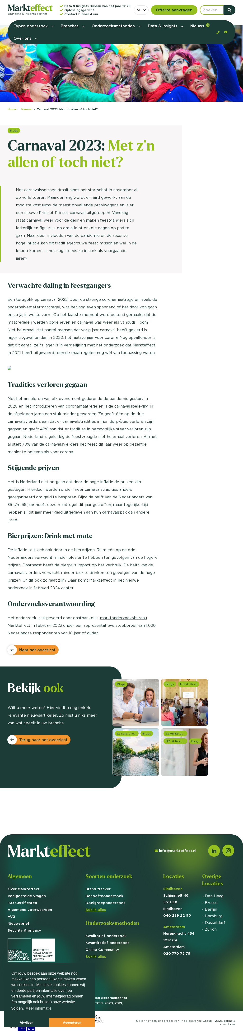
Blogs (14, 130)
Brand (98, 889)
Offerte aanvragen (174, 10)
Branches (70, 26)
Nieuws (199, 26)
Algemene (30, 909)
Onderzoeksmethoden (114, 26)
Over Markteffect (24, 889)
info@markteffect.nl (177, 850)
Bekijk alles (95, 909)
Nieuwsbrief (18, 923)
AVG (11, 916)
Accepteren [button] (72, 1022)
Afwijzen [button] (26, 1022)
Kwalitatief (106, 936)
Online (102, 949)
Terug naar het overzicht (43, 739)
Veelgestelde (27, 896)
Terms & (227, 1022)
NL (139, 10)
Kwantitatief (107, 942)
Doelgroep (105, 902)
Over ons (23, 38)
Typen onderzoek (31, 26)
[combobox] (141, 10)
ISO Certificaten (22, 902)
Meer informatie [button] (38, 1008)
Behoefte (104, 896)
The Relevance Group (196, 1020)
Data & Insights (163, 26)
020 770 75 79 (176, 953)
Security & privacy (24, 930)
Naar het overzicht (37, 649)
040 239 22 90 (177, 915)
